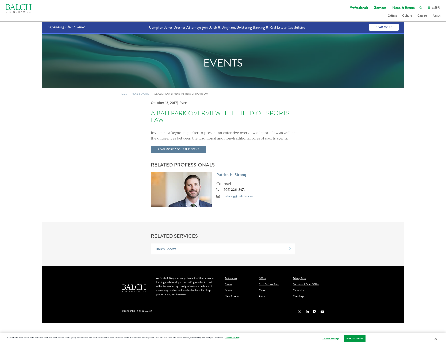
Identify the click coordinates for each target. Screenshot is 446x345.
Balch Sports (166, 249)
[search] (420, 7)
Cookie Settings (330, 338)
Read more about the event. (178, 149)
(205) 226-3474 (234, 190)
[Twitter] (299, 311)
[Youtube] (322, 311)
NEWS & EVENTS (140, 93)
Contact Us (298, 290)
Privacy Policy (299, 278)
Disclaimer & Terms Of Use (306, 284)
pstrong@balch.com (238, 196)
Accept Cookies (354, 338)
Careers (422, 15)
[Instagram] (314, 311)
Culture (407, 15)
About (436, 15)
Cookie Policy (232, 337)
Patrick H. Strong (231, 174)
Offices (392, 15)
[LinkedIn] (307, 311)
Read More (384, 27)
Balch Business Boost (269, 284)
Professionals (358, 7)
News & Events (403, 7)
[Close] (436, 338)
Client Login (299, 296)
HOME (123, 93)
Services (380, 7)
